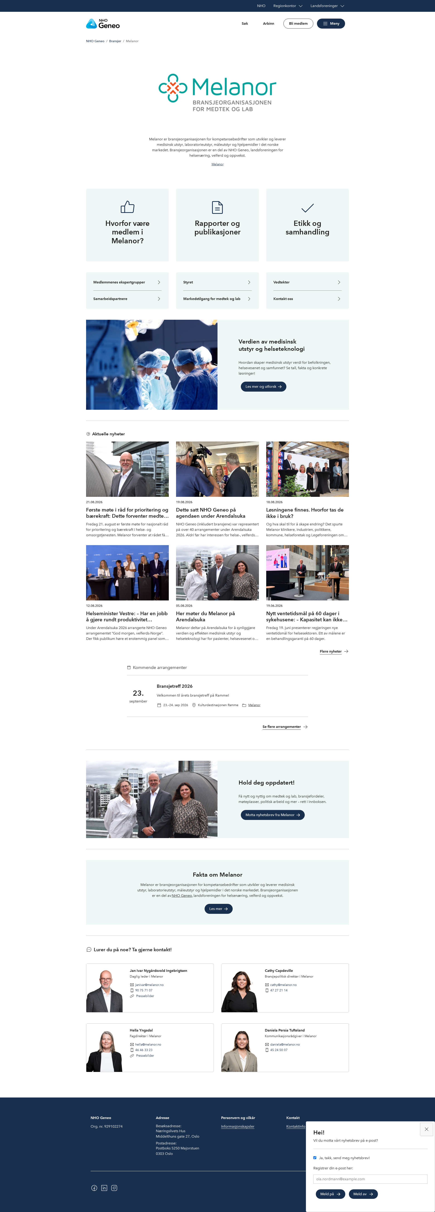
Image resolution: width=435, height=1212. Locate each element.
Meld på (327, 1194)
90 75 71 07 (143, 990)
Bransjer (115, 41)
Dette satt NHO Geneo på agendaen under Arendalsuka (210, 513)
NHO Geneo (95, 41)
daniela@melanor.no (285, 1044)
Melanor (218, 164)
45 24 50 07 (279, 1050)
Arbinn (268, 23)
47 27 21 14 (279, 990)
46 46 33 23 (143, 1050)
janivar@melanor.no (149, 985)
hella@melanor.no (148, 1044)
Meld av (360, 1194)
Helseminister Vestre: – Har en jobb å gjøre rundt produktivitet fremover (127, 619)
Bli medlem (298, 23)
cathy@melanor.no (283, 985)
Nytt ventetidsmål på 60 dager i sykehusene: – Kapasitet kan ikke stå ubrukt (304, 619)
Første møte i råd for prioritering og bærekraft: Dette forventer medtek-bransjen (127, 516)
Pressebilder (144, 996)
